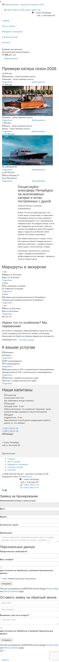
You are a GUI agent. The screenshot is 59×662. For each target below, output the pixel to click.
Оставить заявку (26, 339)
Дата (2, 508)
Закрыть (5, 659)
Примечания (6, 532)
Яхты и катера (8, 26)
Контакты (6, 42)
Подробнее (7, 81)
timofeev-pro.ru (25, 476)
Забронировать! (11, 58)
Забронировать (38, 81)
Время (3, 516)
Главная (5, 20)
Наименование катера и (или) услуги (18, 500)
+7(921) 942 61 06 (14, 9)
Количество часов (9, 524)
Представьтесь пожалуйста (14, 551)
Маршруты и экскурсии (12, 31)
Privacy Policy (52, 588)
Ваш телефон (7, 559)
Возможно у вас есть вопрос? (14, 615)
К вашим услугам (9, 36)
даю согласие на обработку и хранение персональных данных (26, 571)
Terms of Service (11, 591)
